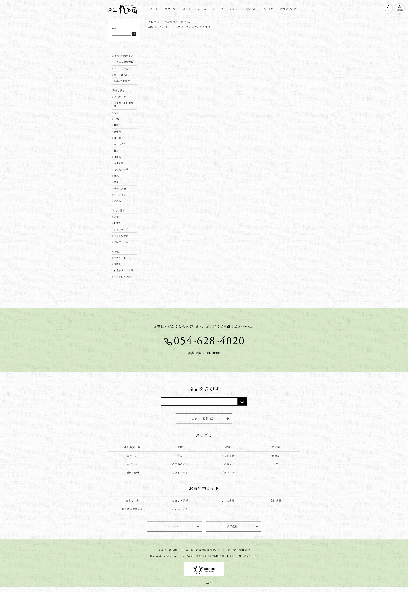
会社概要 (267, 9)
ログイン (388, 10)
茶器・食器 (132, 472)
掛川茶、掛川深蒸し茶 (124, 104)
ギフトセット (121, 194)
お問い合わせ (288, 9)
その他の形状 (121, 235)
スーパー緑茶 (121, 68)
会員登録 (400, 10)
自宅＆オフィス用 (123, 270)
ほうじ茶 (119, 137)
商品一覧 (170, 9)
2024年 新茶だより (124, 81)
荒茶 (180, 455)
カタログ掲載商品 (123, 62)
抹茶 (116, 125)
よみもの (249, 9)
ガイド (187, 9)
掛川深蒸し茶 (132, 447)
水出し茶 (119, 163)
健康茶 (117, 156)
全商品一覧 (120, 97)
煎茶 (116, 112)
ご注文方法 (228, 500)
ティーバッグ (121, 229)
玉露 (116, 119)
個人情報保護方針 (132, 509)
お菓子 (228, 464)
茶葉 (116, 216)
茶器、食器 (120, 188)
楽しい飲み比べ (122, 75)
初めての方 (132, 500)
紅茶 (116, 150)
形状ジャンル (121, 242)
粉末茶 (117, 223)
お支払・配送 (206, 9)
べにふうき (120, 144)
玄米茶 (117, 131)
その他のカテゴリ (123, 276)
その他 (117, 201)
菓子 (116, 182)
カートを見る (229, 9)
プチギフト (120, 257)
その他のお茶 (121, 169)
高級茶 (117, 264)
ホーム (154, 9)
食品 (116, 175)
